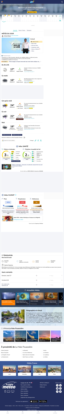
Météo (2, 4)
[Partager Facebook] (38, 140)
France (5, 4)
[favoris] (45, 8)
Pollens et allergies (9, 149)
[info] (16, 195)
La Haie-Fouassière (20, 4)
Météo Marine (43, 385)
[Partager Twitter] (41, 140)
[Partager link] (35, 140)
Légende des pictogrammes (28, 397)
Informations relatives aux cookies (31, 405)
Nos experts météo (25, 385)
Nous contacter (24, 395)
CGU (14, 405)
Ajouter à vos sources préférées (9, 140)
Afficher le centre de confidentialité (32, 407)
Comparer (29, 30)
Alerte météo (24, 389)
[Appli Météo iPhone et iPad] (34, 401)
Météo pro (42, 387)
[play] (6, 166)
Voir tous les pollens (16, 161)
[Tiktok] (60, 391)
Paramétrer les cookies (54, 405)
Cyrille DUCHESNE (14, 35)
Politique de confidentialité (44, 405)
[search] (62, 2)
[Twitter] (60, 385)
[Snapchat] (57, 388)
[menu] (2, 2)
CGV (17, 405)
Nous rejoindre (24, 393)
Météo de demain (6, 135)
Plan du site (21, 405)
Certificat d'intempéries (26, 387)
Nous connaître (24, 391)
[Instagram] (60, 388)
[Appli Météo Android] (43, 401)
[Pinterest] (57, 391)
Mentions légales (8, 405)
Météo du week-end (17, 135)
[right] (62, 297)
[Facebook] (57, 385)
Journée (15, 30)
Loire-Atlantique (14, 4)
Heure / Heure (22, 30)
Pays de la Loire (9, 4)
